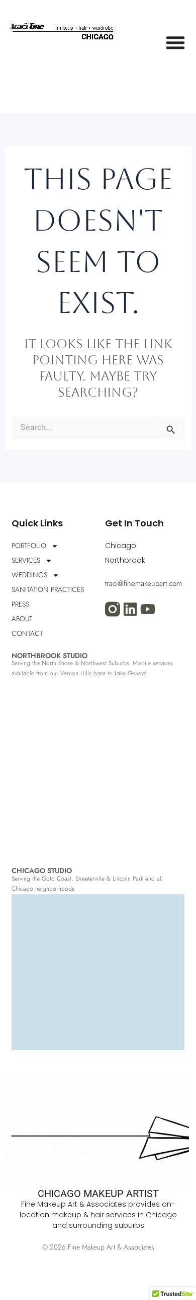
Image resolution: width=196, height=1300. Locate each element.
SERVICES (26, 560)
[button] (175, 42)
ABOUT (22, 619)
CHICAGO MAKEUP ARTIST (98, 1193)
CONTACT (27, 633)
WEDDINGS (29, 575)
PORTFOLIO (29, 545)
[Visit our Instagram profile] (112, 609)
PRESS (20, 604)
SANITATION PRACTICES (48, 589)
